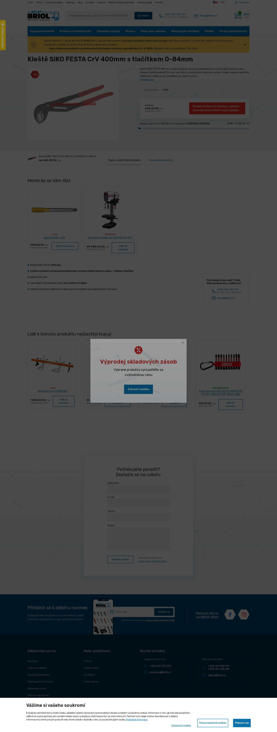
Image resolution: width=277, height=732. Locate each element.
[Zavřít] (183, 343)
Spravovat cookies (181, 725)
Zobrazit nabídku (138, 389)
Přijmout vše (242, 723)
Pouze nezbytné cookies (212, 723)
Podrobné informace (136, 719)
